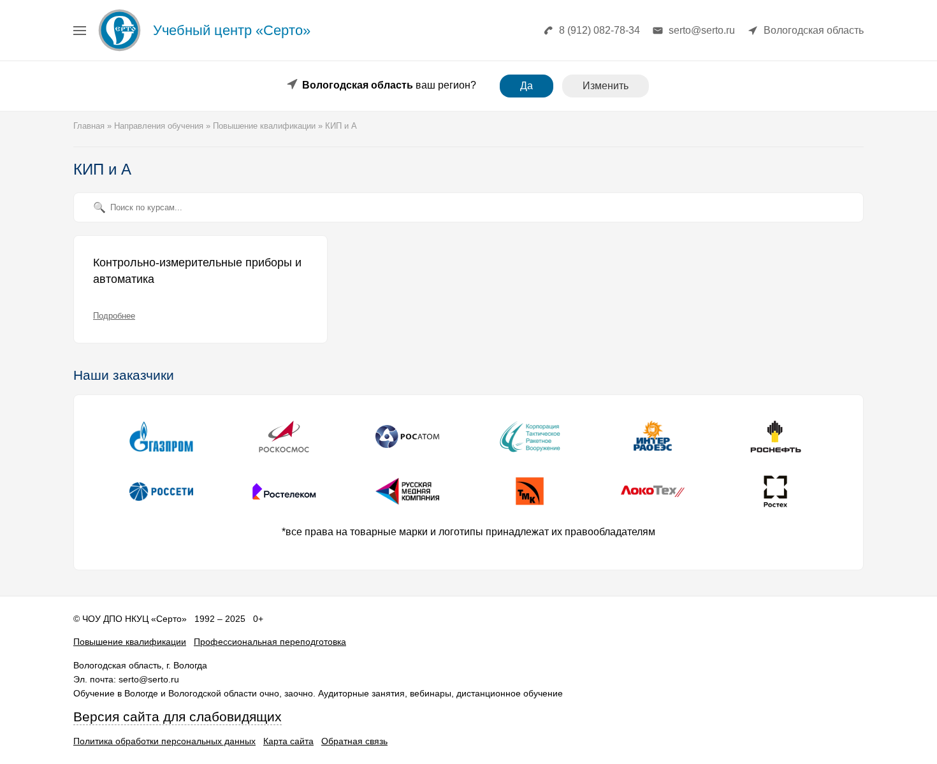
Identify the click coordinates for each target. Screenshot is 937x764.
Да (526, 85)
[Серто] (119, 50)
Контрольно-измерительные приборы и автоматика (197, 270)
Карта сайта (288, 741)
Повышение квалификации (129, 642)
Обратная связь (354, 741)
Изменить (605, 85)
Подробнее (114, 316)
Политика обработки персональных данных (164, 741)
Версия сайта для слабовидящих (177, 716)
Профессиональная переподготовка (270, 642)
